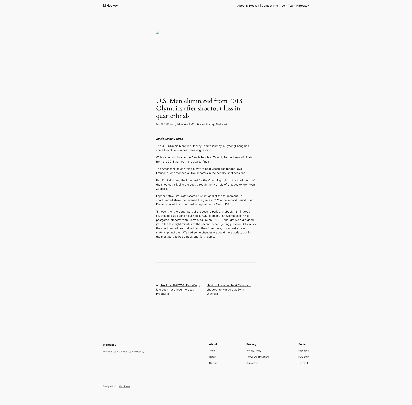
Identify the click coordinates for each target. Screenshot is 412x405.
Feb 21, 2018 (162, 124)
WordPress (124, 386)
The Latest (221, 124)
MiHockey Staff (185, 124)
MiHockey (110, 5)
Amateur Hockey (205, 124)
